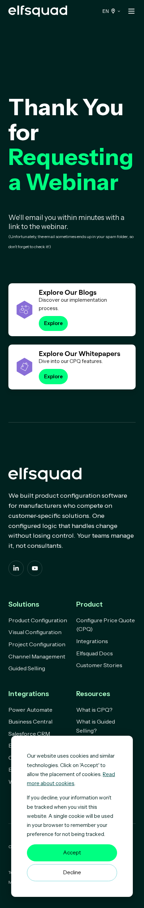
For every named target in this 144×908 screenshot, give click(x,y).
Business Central (30, 721)
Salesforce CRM (29, 733)
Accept (72, 852)
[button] (131, 11)
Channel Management (36, 656)
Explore (53, 323)
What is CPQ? (94, 709)
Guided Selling (26, 668)
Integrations (92, 641)
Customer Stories (99, 665)
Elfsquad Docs (94, 653)
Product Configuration (37, 620)
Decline (72, 872)
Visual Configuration (35, 632)
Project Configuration (36, 644)
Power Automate (30, 709)
